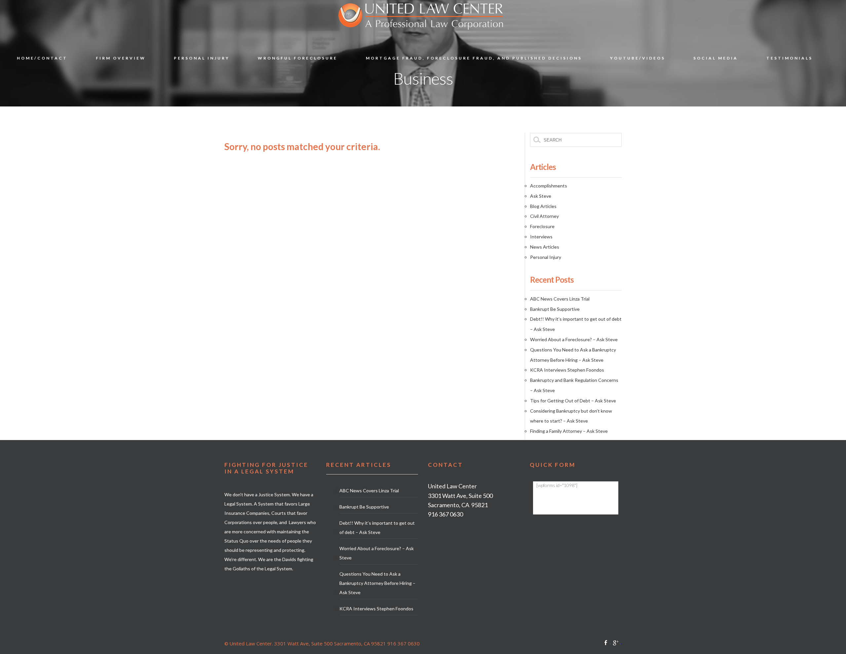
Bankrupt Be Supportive (555, 309)
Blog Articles (543, 206)
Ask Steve (540, 196)
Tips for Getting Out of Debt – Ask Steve (573, 400)
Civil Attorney (544, 216)
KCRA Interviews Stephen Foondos (567, 370)
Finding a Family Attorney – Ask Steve (569, 431)
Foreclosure (542, 226)
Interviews (541, 236)
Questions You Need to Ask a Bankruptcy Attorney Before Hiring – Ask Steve (377, 583)
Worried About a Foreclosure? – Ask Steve (574, 339)
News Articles (544, 247)
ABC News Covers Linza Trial (560, 299)
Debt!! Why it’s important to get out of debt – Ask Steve (377, 527)
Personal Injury (545, 257)
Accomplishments (548, 185)
